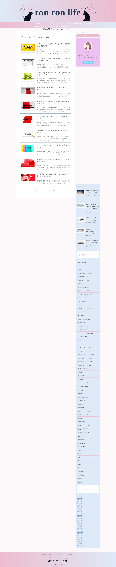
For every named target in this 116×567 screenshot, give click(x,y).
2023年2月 (79, 528)
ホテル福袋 (80, 379)
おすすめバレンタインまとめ (85, 273)
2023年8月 (79, 517)
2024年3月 (79, 503)
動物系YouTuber (82, 393)
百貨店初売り (81, 439)
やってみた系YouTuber (89, 23)
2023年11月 (80, 511)
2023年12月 (80, 509)
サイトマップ (39, 23)
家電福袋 (80, 418)
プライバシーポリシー (69, 554)
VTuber (52, 23)
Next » (54, 190)
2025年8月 (79, 496)
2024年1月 (79, 507)
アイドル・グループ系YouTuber (39, 27)
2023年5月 (79, 522)
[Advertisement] (88, 125)
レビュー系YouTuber (83, 386)
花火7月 (80, 457)
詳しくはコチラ (88, 62)
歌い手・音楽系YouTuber (64, 23)
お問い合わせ (59, 554)
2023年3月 (79, 526)
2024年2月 (79, 505)
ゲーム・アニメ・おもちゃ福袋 (85, 333)
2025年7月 (79, 498)
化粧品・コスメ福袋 (83, 397)
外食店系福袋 (81, 407)
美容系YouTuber (82, 443)
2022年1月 (79, 543)
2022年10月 (80, 535)
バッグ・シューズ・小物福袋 (85, 358)
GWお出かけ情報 (82, 262)
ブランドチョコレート (83, 372)
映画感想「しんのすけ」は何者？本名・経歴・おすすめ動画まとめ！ (92, 220)
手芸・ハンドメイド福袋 (84, 425)
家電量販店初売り (82, 422)
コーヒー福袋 (81, 344)
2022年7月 (79, 541)
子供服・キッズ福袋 (83, 415)
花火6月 (80, 453)
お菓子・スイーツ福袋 (83, 280)
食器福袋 (80, 482)
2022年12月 (80, 532)
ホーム (26, 23)
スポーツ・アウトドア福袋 (84, 347)
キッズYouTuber (82, 322)
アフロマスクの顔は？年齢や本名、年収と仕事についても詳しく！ (92, 243)
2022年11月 (80, 534)
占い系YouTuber (82, 400)
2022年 (26, 34)
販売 (79, 468)
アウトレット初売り (83, 298)
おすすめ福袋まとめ (83, 276)
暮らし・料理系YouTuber (84, 429)
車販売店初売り (81, 475)
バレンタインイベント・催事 (85, 361)
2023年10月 (80, 513)
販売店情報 (80, 471)
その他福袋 (80, 283)
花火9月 (80, 464)
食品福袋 (80, 478)
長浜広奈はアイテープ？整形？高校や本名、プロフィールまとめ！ (92, 231)
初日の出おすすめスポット (84, 390)
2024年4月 (79, 501)
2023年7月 (79, 518)
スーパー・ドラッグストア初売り (86, 354)
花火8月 (80, 461)
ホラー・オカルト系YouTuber (85, 383)
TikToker (80, 266)
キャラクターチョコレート (84, 326)
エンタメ (80, 312)
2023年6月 (79, 520)
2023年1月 (79, 530)
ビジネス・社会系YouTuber (84, 365)
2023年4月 (79, 524)
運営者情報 (44, 554)
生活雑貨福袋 (81, 436)
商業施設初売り (81, 404)
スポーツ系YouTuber (83, 351)
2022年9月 (79, 537)
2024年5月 (79, 500)
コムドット (77, 26)
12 (50, 190)
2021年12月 (80, 545)
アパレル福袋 (81, 305)
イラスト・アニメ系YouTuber (85, 308)
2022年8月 (79, 539)
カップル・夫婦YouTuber (52, 26)
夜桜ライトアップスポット (84, 411)
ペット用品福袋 (81, 376)
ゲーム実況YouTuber (77, 23)
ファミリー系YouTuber (83, 368)
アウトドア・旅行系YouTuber (64, 27)
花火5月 (80, 450)
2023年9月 (79, 515)
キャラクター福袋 (82, 330)
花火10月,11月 (81, 446)
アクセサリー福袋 (82, 301)
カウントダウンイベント (84, 315)
